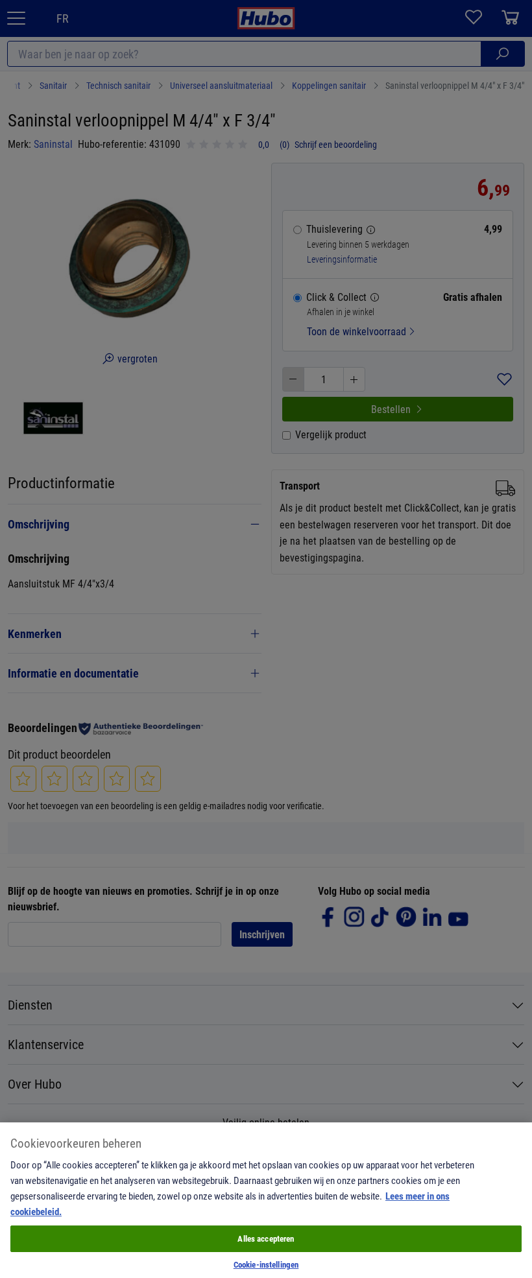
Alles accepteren (265, 1238)
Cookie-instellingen (266, 1264)
